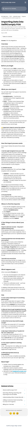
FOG (11, 16)
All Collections (4, 16)
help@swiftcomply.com (19, 371)
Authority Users (16, 16)
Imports (24, 16)
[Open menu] (25, 2)
